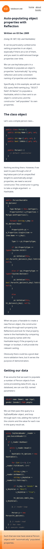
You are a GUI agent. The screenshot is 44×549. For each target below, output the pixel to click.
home (31, 7)
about (38, 7)
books (38, 10)
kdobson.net (16, 8)
